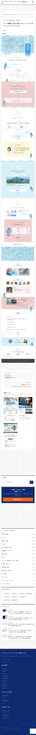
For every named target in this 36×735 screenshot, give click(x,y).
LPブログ (5, 713)
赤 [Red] (22, 593)
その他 (4, 703)
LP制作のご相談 (6, 710)
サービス (5, 698)
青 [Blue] (18, 20)
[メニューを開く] (32, 1)
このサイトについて (6, 661)
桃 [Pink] (14, 593)
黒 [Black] (15, 600)
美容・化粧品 (6, 700)
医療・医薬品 (6, 695)
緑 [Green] (15, 597)
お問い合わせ (6, 718)
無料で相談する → (18, 499)
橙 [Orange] (29, 593)
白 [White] (7, 593)
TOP (3, 12)
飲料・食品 (11, 20)
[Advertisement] (18, 8)
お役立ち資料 (6, 715)
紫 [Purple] (7, 600)
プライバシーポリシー (6, 659)
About (26, 724)
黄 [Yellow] (7, 597)
